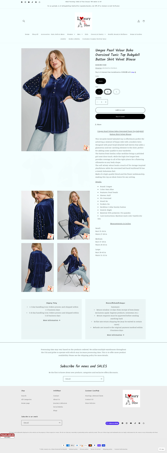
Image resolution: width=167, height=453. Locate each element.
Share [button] (99, 124)
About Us (56, 399)
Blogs (55, 410)
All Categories (26, 399)
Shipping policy (107, 449)
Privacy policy (84, 449)
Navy (101, 81)
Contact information (121, 449)
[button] (23, 21)
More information (50, 320)
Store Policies (90, 403)
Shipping (98, 68)
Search (23, 396)
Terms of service (96, 449)
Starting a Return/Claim (94, 396)
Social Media (58, 407)
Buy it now (120, 116)
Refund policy (73, 449)
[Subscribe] (101, 379)
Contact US (89, 399)
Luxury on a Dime (49, 449)
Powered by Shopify (61, 449)
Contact (56, 396)
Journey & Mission (60, 403)
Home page (25, 403)
